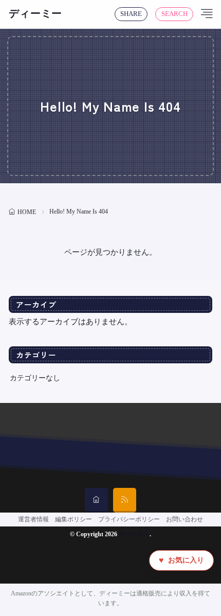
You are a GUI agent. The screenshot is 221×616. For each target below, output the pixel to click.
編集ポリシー (73, 519)
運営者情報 (33, 519)
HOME (26, 212)
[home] (96, 500)
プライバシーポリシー (129, 519)
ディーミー (35, 14)
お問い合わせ (184, 519)
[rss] (124, 500)
